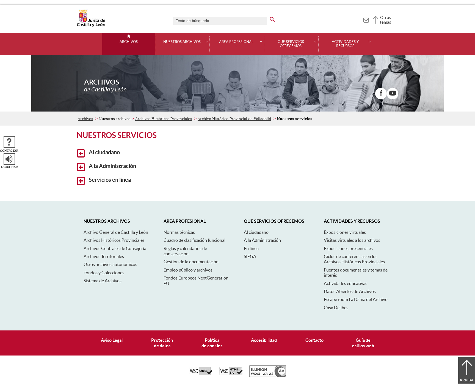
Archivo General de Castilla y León (116, 232)
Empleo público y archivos (188, 269)
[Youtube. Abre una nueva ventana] (392, 93)
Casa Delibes (336, 307)
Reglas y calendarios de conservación (185, 251)
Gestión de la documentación (191, 261)
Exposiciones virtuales (345, 232)
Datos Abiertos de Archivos (350, 291)
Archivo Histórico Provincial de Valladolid (234, 118)
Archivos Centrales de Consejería (115, 248)
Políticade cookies (211, 343)
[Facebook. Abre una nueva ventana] (381, 93)
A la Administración (112, 166)
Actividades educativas (345, 283)
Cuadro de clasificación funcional (194, 240)
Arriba (467, 380)
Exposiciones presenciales (348, 248)
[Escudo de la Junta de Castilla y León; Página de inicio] (91, 26)
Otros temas (385, 20)
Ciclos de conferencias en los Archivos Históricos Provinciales (354, 259)
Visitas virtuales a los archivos (352, 240)
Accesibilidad (264, 340)
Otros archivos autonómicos (110, 264)
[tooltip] (366, 19)
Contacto (314, 340)
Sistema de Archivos (102, 280)
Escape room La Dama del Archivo (356, 299)
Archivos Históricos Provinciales (163, 118)
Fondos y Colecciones (104, 272)
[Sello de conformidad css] (200, 374)
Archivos (129, 42)
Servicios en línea (109, 180)
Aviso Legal (112, 340)
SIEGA (250, 256)
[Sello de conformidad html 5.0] (231, 374)
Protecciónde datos (162, 343)
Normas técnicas (179, 232)
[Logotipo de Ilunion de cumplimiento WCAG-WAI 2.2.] (267, 375)
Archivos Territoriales (104, 256)
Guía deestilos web (363, 343)
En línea (251, 248)
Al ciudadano (104, 152)
